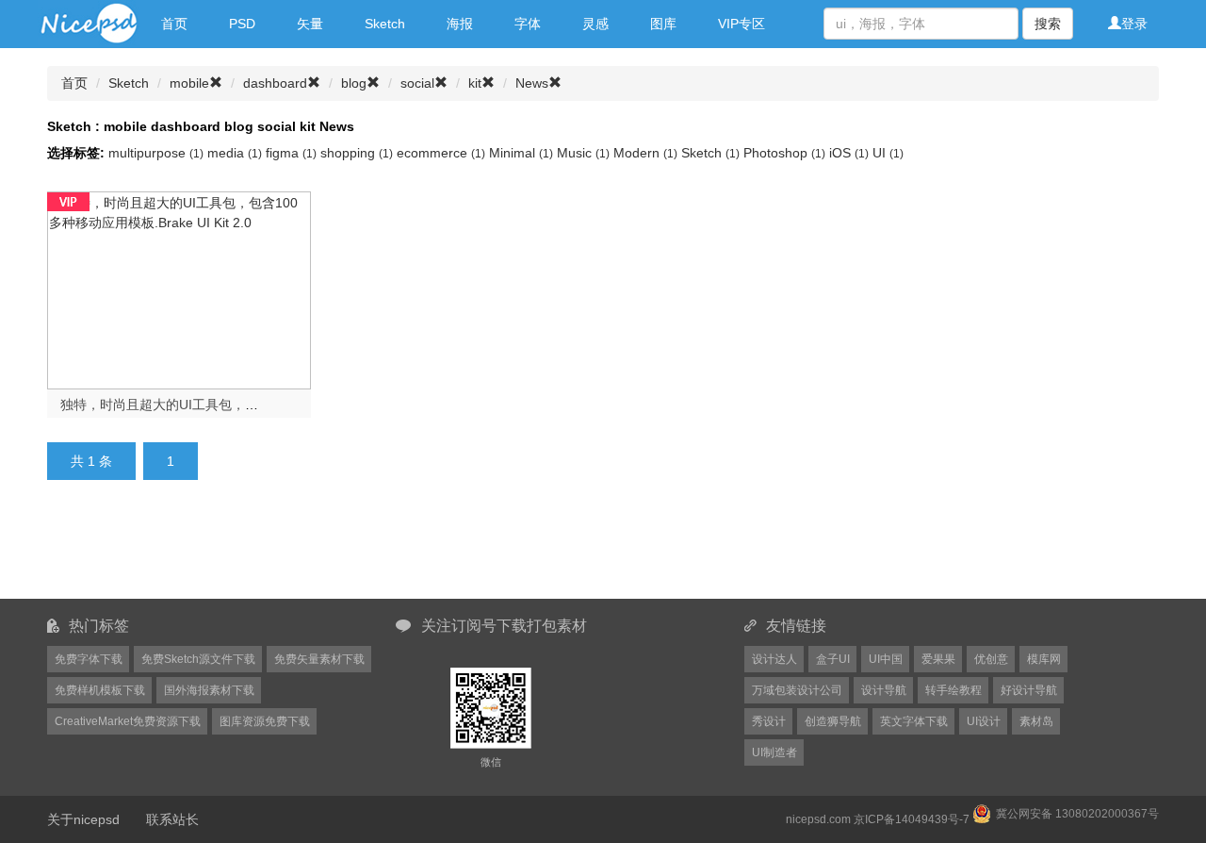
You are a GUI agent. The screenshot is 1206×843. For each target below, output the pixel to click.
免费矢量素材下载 (319, 659)
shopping (356, 152)
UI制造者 (774, 752)
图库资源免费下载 (265, 721)
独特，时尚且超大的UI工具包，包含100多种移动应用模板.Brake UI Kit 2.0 (278, 404)
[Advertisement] (509, 550)
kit (474, 83)
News (531, 83)
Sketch (385, 23)
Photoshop (784, 152)
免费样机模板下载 (100, 690)
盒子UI (833, 659)
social (417, 83)
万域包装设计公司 (797, 690)
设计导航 (883, 690)
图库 (663, 23)
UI (888, 152)
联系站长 (172, 819)
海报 (460, 23)
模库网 (1044, 659)
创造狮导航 (833, 721)
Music (583, 152)
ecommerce (441, 152)
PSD (242, 23)
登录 (1134, 23)
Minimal (521, 152)
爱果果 (938, 659)
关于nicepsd (83, 819)
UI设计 (984, 721)
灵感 (595, 23)
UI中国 (886, 659)
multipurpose (156, 152)
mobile (189, 83)
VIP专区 (741, 23)
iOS (849, 152)
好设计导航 (1029, 690)
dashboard (275, 83)
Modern (645, 152)
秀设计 (769, 721)
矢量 (310, 23)
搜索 (1048, 23)
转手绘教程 (953, 690)
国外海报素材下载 (209, 690)
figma (291, 152)
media (234, 152)
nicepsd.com (818, 819)
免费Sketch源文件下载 (198, 659)
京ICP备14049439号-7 (912, 819)
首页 (174, 23)
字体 (527, 23)
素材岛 (1036, 721)
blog (354, 83)
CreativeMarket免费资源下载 (128, 721)
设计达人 (774, 659)
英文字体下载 (914, 721)
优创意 (991, 659)
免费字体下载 (88, 659)
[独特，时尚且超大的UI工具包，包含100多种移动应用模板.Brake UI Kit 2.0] (179, 288)
